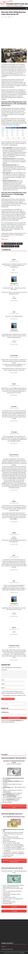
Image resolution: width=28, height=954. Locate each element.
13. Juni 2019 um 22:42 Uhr (14, 534)
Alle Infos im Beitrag (7, 802)
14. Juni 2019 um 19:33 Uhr (14, 582)
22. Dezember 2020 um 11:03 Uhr (14, 647)
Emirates (19, 243)
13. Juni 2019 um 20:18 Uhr (14, 456)
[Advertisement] (14, 33)
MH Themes (22, 952)
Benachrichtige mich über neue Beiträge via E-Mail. (14, 695)
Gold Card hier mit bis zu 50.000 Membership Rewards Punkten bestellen (14, 860)
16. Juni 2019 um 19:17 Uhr (14, 629)
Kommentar (4, 669)
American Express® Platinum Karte (13, 758)
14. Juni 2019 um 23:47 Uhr (14, 605)
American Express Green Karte (12, 868)
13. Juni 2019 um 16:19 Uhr (14, 408)
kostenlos (12, 799)
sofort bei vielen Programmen (12, 793)
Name (2, 680)
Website (3, 687)
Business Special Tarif (10, 243)
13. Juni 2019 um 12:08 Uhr (14, 331)
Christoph (12, 17)
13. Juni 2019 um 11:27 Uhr (14, 261)
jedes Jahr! (11, 794)
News (17, 246)
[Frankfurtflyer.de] (14, 6)
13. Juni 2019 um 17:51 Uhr (14, 433)
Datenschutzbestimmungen (7, 949)
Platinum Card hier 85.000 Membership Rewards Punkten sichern (14, 806)
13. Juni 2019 (5, 17)
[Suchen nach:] (14, 704)
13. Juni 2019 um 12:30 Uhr (14, 285)
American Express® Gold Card (11, 814)
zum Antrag (14, 906)
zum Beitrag (14, 911)
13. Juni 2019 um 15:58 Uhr (14, 385)
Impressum (3, 946)
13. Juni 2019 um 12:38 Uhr (14, 357)
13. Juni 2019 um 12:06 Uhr (14, 313)
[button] (26, 8)
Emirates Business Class (7, 246)
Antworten (15, 272)
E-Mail (2, 683)
